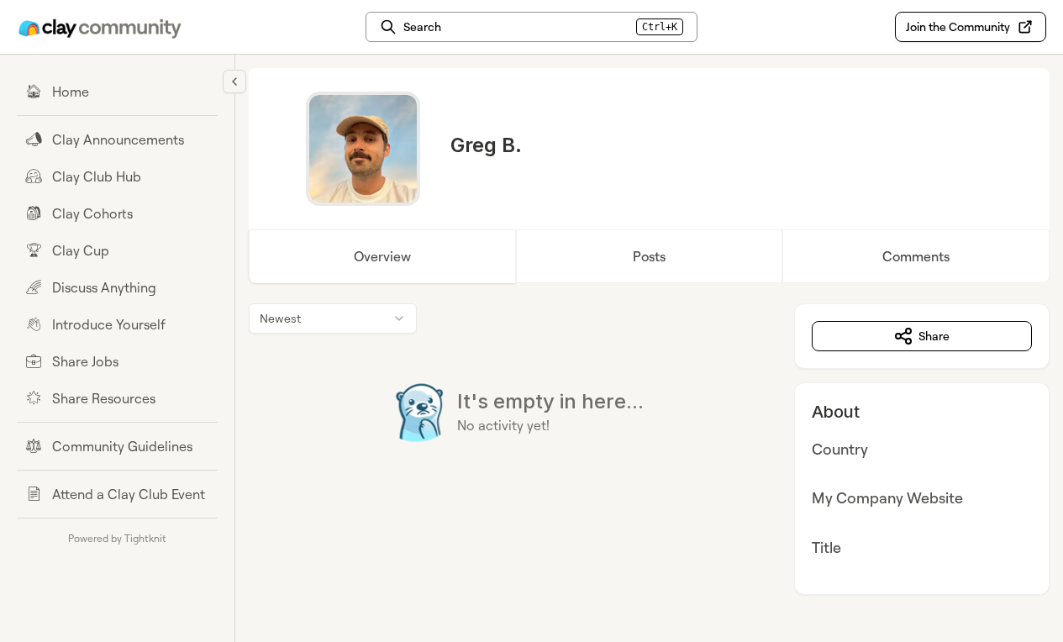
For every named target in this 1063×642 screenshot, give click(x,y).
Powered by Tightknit (117, 538)
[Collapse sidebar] (234, 81)
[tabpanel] (649, 449)
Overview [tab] (382, 256)
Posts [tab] (649, 256)
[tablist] (649, 256)
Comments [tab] (916, 256)
